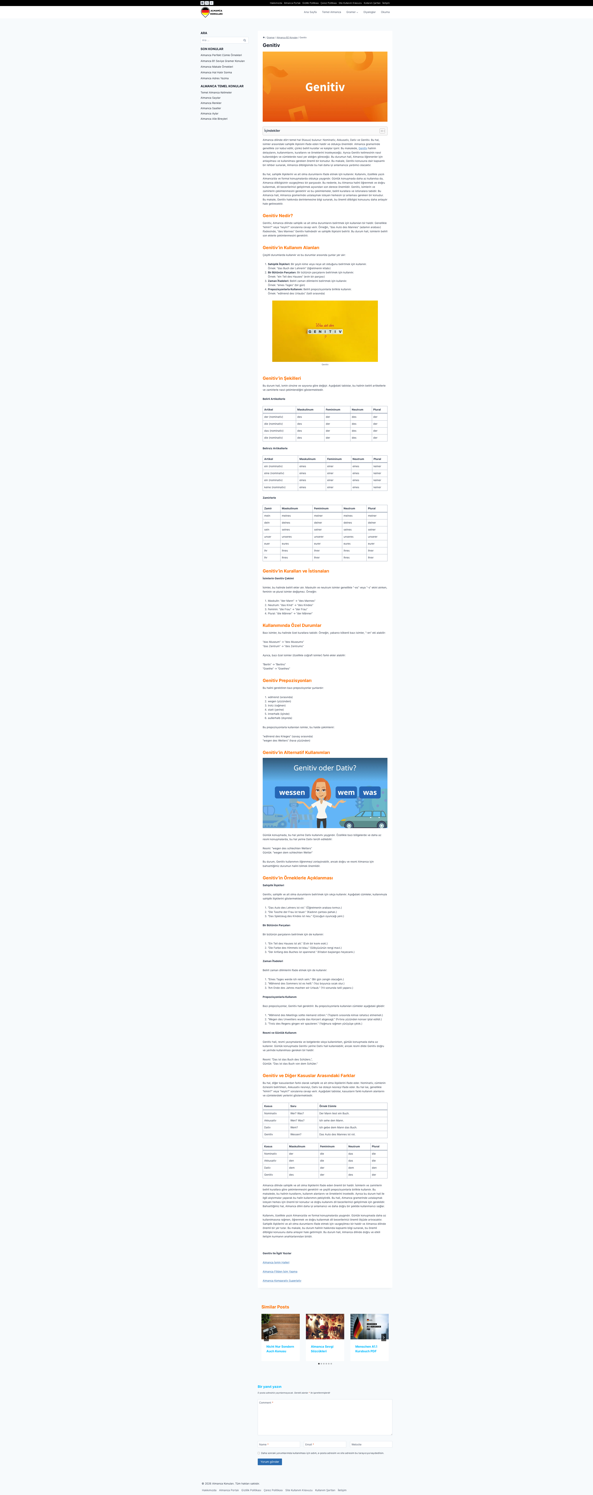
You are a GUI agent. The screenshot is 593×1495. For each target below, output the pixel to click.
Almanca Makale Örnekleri (217, 66)
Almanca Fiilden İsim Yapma (280, 1271)
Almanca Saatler (211, 108)
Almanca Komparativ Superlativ (282, 1280)
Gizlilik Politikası (310, 3)
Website (356, 1444)
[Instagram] (202, 3)
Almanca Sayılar (211, 97)
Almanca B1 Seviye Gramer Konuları (223, 61)
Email (309, 1444)
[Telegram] (212, 3)
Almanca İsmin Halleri (276, 1262)
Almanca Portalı (292, 3)
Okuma (385, 12)
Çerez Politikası (329, 3)
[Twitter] (207, 3)
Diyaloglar (370, 12)
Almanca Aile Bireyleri (214, 118)
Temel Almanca (331, 12)
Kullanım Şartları (372, 3)
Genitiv (363, 148)
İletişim (386, 3)
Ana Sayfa (310, 12)
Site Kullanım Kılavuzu (350, 3)
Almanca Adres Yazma (215, 78)
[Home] (264, 37)
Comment (266, 1402)
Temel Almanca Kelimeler (216, 92)
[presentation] (280, 1326)
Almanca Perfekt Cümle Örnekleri (221, 55)
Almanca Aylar (209, 113)
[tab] (319, 1363)
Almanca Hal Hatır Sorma (216, 72)
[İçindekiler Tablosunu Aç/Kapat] (380, 131)
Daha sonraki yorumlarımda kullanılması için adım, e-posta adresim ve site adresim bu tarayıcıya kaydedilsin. (322, 1453)
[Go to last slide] (266, 1337)
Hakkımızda (276, 3)
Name (264, 1444)
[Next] (383, 1337)
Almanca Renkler (211, 103)
